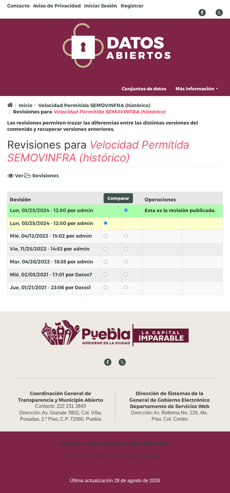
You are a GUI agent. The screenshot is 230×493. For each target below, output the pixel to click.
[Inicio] (116, 45)
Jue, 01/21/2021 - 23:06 (37, 287)
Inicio (25, 105)
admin (85, 210)
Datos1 (83, 287)
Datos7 (83, 274)
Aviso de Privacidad (57, 5)
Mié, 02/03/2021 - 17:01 (37, 274)
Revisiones (45, 176)
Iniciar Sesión (100, 5)
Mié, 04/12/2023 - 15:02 (37, 236)
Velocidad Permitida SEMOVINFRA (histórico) (94, 105)
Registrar (132, 5)
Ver (18, 175)
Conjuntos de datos (144, 88)
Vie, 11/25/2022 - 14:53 (36, 248)
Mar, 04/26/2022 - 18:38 (38, 261)
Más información (194, 88)
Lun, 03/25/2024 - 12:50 (38, 210)
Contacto (18, 5)
